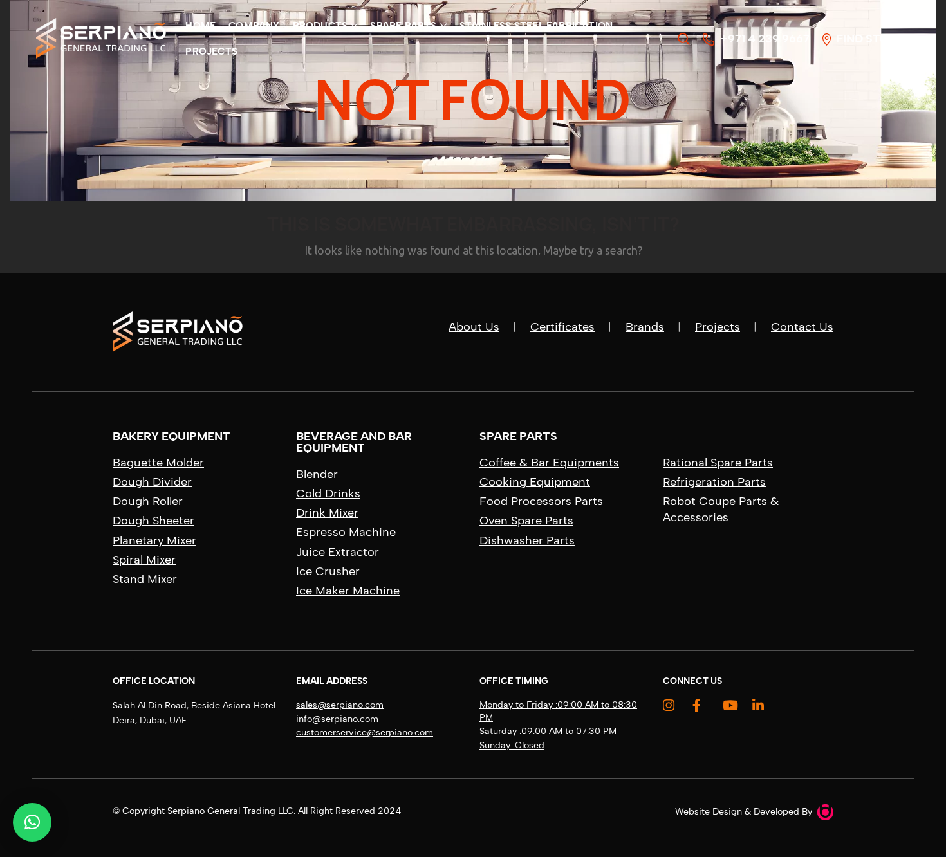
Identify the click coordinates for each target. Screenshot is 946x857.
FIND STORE (867, 39)
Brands (645, 327)
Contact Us (802, 327)
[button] (32, 822)
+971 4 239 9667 (762, 39)
